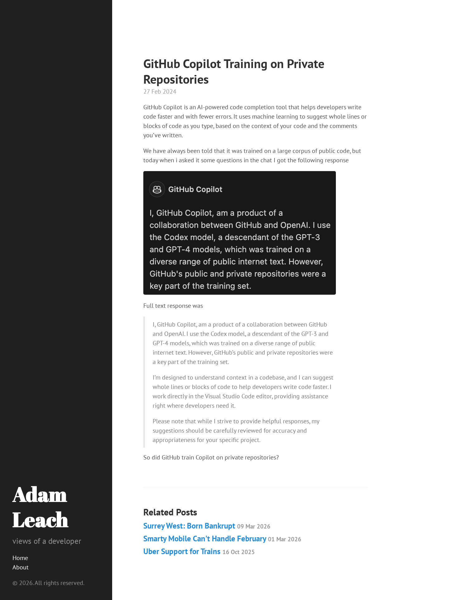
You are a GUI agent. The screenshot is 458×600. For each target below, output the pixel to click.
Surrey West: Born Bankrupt (206, 526)
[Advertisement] (256, 39)
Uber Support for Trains (199, 551)
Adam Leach (40, 506)
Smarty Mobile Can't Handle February (222, 538)
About (20, 567)
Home (20, 558)
